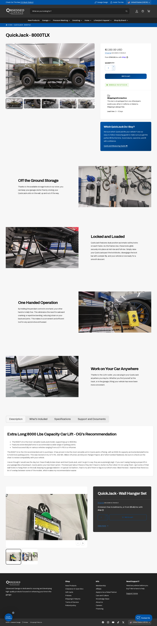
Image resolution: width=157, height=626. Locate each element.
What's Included (38, 419)
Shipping (108, 53)
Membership (101, 586)
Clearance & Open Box (74, 589)
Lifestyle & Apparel (101, 20)
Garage (45, 20)
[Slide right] (94, 103)
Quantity (109, 63)
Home (87, 20)
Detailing (76, 20)
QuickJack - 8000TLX (22, 25)
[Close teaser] (13, 613)
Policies (68, 595)
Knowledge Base (102, 599)
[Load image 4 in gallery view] (68, 104)
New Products (70, 586)
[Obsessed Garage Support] (143, 11)
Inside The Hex (118, 2)
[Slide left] (78, 543)
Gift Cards (69, 592)
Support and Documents (92, 419)
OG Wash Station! (26, 2)
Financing (99, 609)
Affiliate (98, 589)
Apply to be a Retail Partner (106, 592)
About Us (99, 602)
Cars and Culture (102, 595)
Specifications (62, 419)
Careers (99, 605)
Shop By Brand (120, 20)
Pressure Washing (60, 20)
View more (102, 526)
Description (15, 419)
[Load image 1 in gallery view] (14, 104)
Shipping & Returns (72, 599)
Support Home (132, 593)
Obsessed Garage (15, 622)
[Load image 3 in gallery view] (50, 104)
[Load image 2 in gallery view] (32, 104)
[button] (149, 11)
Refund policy (70, 605)
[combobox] (80, 11)
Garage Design (102, 2)
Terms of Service (72, 602)
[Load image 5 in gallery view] (86, 104)
